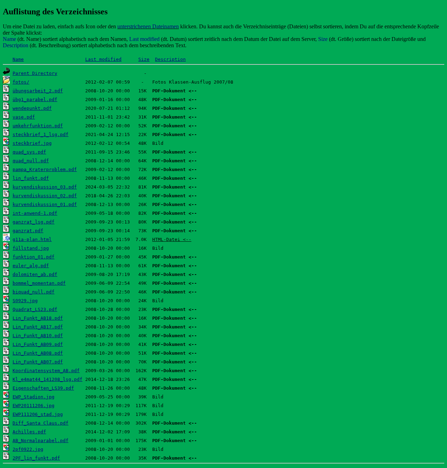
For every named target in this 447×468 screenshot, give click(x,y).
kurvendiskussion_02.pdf (45, 195)
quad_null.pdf (31, 160)
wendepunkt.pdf (32, 108)
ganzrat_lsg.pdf (33, 222)
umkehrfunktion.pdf (38, 125)
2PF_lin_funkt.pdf (36, 458)
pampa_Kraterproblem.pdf (45, 169)
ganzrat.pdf (28, 230)
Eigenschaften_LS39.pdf (43, 388)
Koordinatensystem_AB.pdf (46, 370)
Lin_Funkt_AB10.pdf (38, 335)
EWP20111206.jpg (33, 405)
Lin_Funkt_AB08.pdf (38, 353)
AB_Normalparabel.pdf (40, 440)
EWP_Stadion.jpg (33, 396)
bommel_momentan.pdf (39, 283)
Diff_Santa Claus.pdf (40, 423)
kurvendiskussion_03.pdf (45, 187)
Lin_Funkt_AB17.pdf (38, 326)
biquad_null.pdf (33, 292)
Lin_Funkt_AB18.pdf (38, 318)
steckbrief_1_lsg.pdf (40, 134)
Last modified (103, 59)
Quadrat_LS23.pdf (35, 309)
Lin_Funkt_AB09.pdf (38, 344)
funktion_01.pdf (33, 257)
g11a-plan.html (32, 239)
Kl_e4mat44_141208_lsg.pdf (47, 379)
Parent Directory (35, 73)
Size (143, 59)
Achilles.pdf (29, 431)
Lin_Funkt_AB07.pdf (38, 361)
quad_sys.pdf (29, 152)
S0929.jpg (25, 300)
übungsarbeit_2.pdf (38, 90)
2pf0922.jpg (28, 449)
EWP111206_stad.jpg (38, 414)
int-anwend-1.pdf (35, 213)
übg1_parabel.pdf (35, 99)
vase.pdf (24, 117)
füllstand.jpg (31, 248)
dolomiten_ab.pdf (35, 274)
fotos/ (21, 82)
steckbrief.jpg (32, 143)
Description (170, 59)
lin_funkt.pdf (31, 178)
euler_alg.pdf (31, 265)
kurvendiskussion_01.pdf (45, 204)
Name (18, 59)
